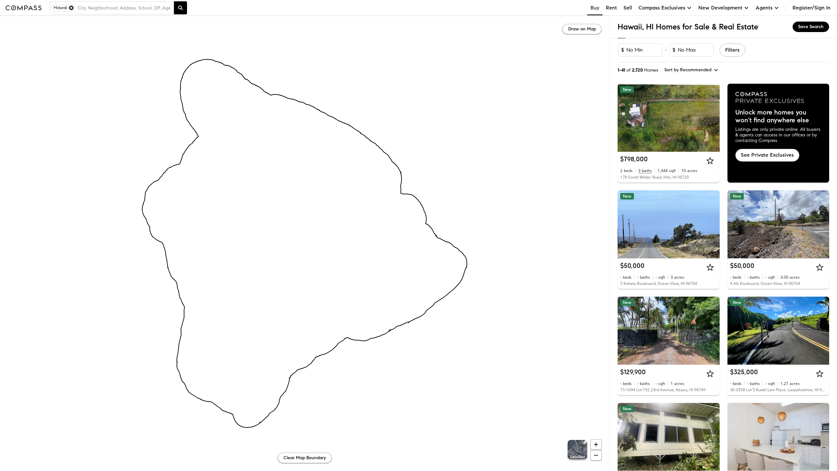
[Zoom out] (596, 455)
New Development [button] (720, 8)
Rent (611, 8)
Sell (627, 8)
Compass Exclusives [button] (662, 8)
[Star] (710, 160)
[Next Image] (712, 118)
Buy (594, 8)
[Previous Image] (625, 118)
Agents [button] (764, 8)
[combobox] (124, 8)
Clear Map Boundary (304, 458)
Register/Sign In (811, 8)
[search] (180, 7)
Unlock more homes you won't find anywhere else (772, 116)
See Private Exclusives (767, 155)
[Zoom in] (596, 444)
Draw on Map (582, 29)
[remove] (71, 7)
